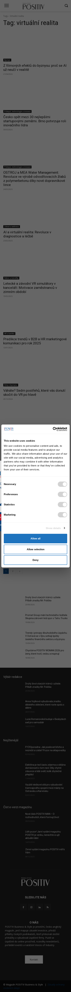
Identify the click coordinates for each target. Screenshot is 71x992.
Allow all (35, 538)
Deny (35, 560)
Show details (53, 528)
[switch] (62, 494)
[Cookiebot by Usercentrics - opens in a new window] (52, 429)
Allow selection (35, 549)
